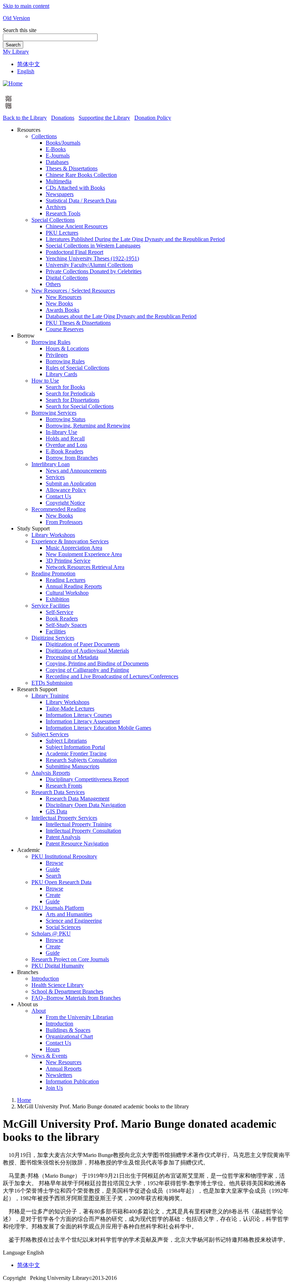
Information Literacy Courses (79, 715)
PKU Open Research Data (61, 882)
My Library (16, 52)
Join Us (54, 1088)
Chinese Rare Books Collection (81, 175)
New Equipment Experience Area (84, 554)
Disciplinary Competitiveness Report (87, 779)
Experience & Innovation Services (70, 541)
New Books (59, 303)
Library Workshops (53, 535)
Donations (62, 118)
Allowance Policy (66, 490)
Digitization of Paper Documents (83, 644)
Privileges (57, 355)
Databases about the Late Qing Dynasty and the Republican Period (121, 316)
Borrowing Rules (50, 342)
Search (13, 45)
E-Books (56, 149)
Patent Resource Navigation (77, 843)
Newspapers (60, 194)
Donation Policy (152, 118)
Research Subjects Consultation (81, 760)
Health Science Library (57, 985)
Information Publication (72, 1081)
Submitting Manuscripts (72, 766)
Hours (53, 1049)
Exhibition (57, 599)
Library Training (50, 696)
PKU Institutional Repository (64, 856)
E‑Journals (58, 156)
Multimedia (58, 181)
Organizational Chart (69, 1036)
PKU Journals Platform (57, 908)
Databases (57, 162)
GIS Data (56, 811)
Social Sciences (63, 927)
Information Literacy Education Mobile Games (98, 728)
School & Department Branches (67, 991)
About (38, 1011)
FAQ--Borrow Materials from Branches (76, 998)
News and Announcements (76, 471)
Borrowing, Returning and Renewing (88, 426)
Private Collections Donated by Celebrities (93, 271)
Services (55, 477)
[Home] (13, 83)
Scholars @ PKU (51, 934)
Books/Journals (63, 143)
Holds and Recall (65, 438)
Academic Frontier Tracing (76, 753)
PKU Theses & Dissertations (78, 323)
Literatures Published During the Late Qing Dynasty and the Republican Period (135, 239)
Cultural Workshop (67, 593)
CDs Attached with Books (75, 188)
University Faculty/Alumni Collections (89, 265)
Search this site (19, 30)
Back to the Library (25, 118)
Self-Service (59, 612)
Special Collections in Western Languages (93, 246)
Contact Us (58, 496)
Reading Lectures (65, 580)
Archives (56, 207)
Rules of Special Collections (77, 368)
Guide (53, 869)
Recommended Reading (58, 509)
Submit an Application (71, 483)
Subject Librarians (66, 741)
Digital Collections (67, 278)
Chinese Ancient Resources (77, 226)
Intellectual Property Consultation (83, 831)
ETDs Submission (52, 683)
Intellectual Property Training (78, 824)
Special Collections (53, 220)
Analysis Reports (50, 773)
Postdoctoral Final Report (74, 252)
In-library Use (61, 432)
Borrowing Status (65, 419)
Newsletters (59, 1075)
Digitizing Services (52, 638)
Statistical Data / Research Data (81, 201)
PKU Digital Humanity (57, 966)
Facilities (56, 631)
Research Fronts (64, 786)
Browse (54, 863)
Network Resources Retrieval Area (85, 567)
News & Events (49, 1056)
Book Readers (62, 618)
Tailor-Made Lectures (70, 708)
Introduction (45, 979)
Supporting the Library (104, 118)
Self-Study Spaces (66, 625)
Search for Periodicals (70, 393)
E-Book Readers (64, 451)
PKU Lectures (62, 233)
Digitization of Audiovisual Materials (87, 651)
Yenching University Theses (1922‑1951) (92, 258)
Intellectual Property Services (64, 818)
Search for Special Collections (80, 406)
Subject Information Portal (75, 747)
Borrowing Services (53, 413)
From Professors (64, 522)
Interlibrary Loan (50, 464)
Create (53, 895)
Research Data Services (58, 792)
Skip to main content (26, 6)
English (25, 71)
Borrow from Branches (72, 458)
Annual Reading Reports (74, 586)
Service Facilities (50, 606)
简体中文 (28, 64)
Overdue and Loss (66, 445)
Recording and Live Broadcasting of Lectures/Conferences (112, 676)
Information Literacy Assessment (83, 721)
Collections (44, 136)
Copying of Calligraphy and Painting (87, 670)
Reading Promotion (53, 573)
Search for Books (65, 387)
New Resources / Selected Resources (73, 291)
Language (14, 1252)
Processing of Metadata (72, 657)
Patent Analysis (63, 837)
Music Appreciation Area (74, 548)
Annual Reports (63, 1069)
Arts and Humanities (69, 914)
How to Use (45, 381)
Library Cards (61, 374)
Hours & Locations (67, 348)
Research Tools (63, 213)
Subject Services (50, 734)
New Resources (63, 297)
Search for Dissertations (72, 400)
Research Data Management (77, 798)
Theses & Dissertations (72, 168)
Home (24, 1100)
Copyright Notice (65, 503)
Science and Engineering (74, 921)
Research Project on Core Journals (70, 959)
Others (53, 284)
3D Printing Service (68, 561)
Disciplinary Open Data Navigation (86, 805)
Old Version (16, 18)
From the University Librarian (79, 1017)
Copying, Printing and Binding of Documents (97, 663)
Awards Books (62, 310)
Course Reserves (65, 329)
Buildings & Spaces (68, 1030)
